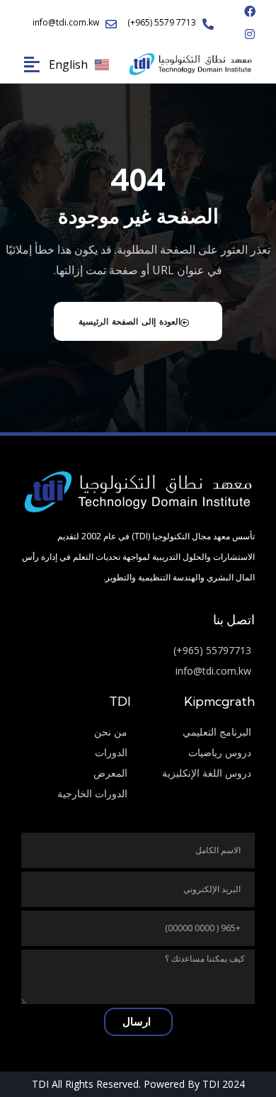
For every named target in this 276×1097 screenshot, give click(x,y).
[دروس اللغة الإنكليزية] (200, 773)
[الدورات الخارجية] (76, 794)
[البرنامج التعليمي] (200, 732)
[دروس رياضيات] (200, 753)
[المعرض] (76, 773)
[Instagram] (249, 34)
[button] (26, 64)
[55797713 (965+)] (138, 651)
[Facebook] (249, 11)
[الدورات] (76, 753)
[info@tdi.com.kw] (138, 671)
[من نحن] (76, 732)
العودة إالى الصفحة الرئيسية (129, 321)
